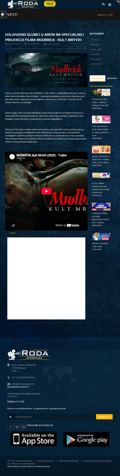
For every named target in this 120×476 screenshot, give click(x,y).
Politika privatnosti (45, 461)
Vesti (110, 15)
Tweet (13, 233)
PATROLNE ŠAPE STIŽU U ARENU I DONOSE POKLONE (100, 102)
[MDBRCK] (46, 70)
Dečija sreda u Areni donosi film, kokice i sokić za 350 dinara (101, 159)
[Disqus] (46, 278)
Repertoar (96, 49)
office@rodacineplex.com (23, 384)
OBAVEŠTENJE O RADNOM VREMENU (24, 394)
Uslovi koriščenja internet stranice (97, 461)
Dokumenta (96, 59)
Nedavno (112, 78)
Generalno (96, 64)
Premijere (95, 44)
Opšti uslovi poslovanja (69, 461)
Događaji (95, 54)
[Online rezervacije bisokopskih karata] (49, 3)
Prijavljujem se (104, 417)
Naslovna (102, 15)
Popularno (97, 78)
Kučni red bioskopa (24, 461)
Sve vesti (95, 40)
